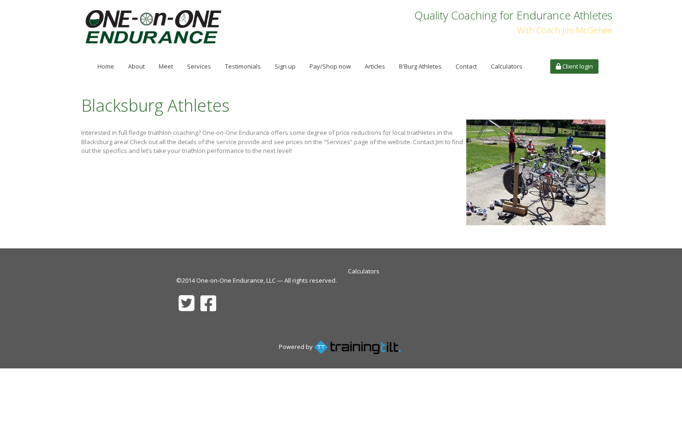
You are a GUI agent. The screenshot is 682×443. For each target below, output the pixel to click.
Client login (577, 66)
